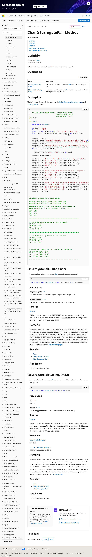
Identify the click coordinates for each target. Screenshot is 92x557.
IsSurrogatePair (32, 105)
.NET (34, 27)
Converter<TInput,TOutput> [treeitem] (12, 128)
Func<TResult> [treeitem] (8, 232)
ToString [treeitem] (9, 60)
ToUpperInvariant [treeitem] (11, 67)
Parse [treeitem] (8, 50)
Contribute (34, 553)
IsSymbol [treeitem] (9, 40)
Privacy (41, 553)
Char (51, 67)
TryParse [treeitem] (9, 70)
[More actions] (87, 26)
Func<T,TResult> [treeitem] (8, 235)
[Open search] (83, 15)
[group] (58, 188)
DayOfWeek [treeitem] (7, 148)
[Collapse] (22, 25)
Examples (32, 46)
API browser (42, 27)
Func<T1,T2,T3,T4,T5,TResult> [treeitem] (12, 248)
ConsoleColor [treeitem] (8, 98)
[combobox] (12, 28)
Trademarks (78, 553)
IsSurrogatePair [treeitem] (11, 37)
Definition (32, 41)
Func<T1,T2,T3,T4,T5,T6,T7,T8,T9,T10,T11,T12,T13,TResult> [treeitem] (13, 291)
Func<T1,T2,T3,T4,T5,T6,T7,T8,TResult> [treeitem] (13, 264)
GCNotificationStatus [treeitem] (10, 323)
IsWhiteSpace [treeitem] (10, 47)
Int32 (38, 408)
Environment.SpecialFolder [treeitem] (12, 184)
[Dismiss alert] (88, 3)
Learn (29, 27)
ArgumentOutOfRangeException (41, 447)
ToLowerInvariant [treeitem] (11, 57)
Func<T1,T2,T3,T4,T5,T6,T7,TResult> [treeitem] (13, 258)
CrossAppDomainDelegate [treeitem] (11, 131)
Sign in (88, 15)
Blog (25, 553)
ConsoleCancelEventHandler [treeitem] (12, 95)
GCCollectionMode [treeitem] (9, 320)
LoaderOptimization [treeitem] (10, 440)
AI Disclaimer (5, 553)
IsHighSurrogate (65, 102)
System (38, 60)
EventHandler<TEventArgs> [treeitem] (12, 202)
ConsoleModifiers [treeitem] (9, 108)
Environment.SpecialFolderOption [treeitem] (10, 188)
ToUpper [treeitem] (9, 63)
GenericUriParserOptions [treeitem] (11, 330)
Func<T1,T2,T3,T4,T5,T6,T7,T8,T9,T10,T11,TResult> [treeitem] (13, 280)
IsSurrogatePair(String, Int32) (38, 50)
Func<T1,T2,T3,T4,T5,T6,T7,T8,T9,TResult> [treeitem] (13, 269)
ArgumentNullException (38, 440)
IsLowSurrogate (77, 102)
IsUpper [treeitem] (8, 43)
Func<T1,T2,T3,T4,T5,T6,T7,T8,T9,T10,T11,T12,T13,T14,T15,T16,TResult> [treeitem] (13, 311)
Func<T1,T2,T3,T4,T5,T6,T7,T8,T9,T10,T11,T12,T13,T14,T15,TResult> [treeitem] (13, 303)
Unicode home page (55, 345)
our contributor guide (39, 522)
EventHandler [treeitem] (8, 199)
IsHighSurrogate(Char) (41, 356)
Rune (35, 354)
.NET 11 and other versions (40, 368)
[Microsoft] (3, 16)
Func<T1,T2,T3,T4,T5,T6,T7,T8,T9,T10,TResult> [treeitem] (13, 275)
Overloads (32, 43)
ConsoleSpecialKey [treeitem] (9, 111)
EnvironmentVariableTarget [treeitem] (12, 192)
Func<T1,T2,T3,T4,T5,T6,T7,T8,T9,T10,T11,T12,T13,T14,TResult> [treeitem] (13, 297)
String (35, 400)
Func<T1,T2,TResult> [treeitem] (10, 238)
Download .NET (84, 20)
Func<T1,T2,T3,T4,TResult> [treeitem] (11, 245)
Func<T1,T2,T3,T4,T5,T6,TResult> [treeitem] (13, 253)
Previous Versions (17, 553)
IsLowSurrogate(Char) (40, 359)
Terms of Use (69, 553)
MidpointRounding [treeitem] (9, 463)
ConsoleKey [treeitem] (7, 102)
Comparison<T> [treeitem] (8, 85)
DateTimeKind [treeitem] (8, 141)
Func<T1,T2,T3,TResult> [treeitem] (11, 242)
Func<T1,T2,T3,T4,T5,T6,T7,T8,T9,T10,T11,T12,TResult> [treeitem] (13, 286)
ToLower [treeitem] (8, 53)
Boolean (32, 311)
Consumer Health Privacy (54, 553)
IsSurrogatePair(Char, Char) (37, 48)
